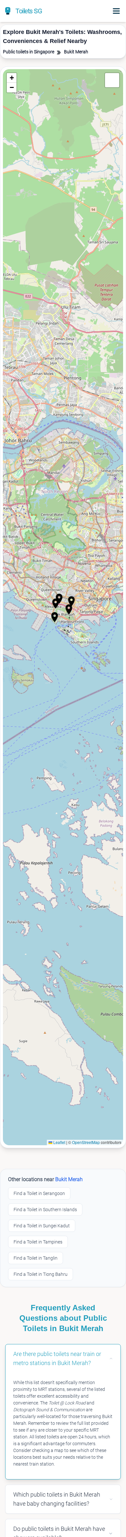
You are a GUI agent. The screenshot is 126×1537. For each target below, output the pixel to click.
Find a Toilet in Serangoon (39, 1193)
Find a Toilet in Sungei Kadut (42, 1225)
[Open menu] (116, 11)
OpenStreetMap (86, 1142)
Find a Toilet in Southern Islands (45, 1209)
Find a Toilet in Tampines (38, 1241)
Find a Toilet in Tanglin (36, 1258)
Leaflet (58, 1142)
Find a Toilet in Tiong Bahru (41, 1274)
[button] (55, 603)
